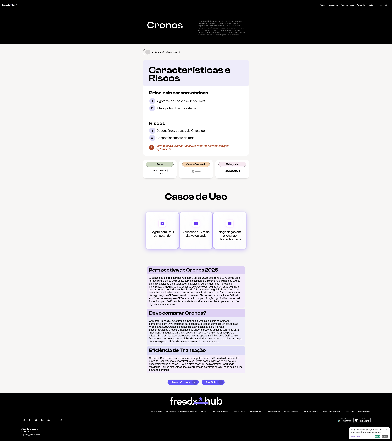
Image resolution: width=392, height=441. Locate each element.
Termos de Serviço (273, 411)
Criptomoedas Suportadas (331, 411)
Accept (377, 436)
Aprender (361, 5)
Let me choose (355, 436)
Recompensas (347, 5)
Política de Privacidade (310, 411)
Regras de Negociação (221, 411)
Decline (384, 436)
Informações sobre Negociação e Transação (181, 411)
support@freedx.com (30, 435)
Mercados (333, 5)
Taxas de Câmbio (239, 411)
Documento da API (256, 411)
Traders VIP (205, 411)
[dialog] (369, 433)
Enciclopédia (349, 411)
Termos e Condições (291, 411)
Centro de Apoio (156, 411)
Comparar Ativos (364, 411)
